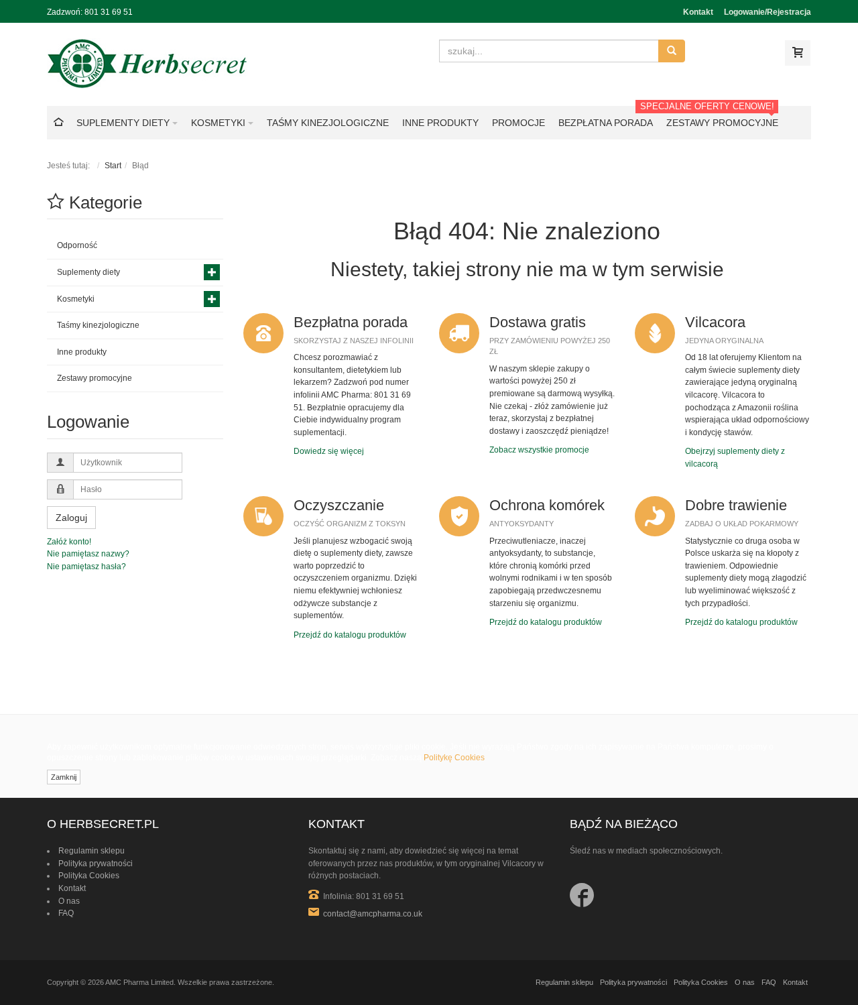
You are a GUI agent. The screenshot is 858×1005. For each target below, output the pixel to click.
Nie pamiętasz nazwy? (88, 553)
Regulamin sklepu (91, 850)
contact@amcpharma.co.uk (372, 914)
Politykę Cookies (454, 757)
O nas (69, 901)
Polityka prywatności (95, 863)
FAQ (66, 913)
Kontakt (698, 12)
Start (113, 165)
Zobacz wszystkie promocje (539, 450)
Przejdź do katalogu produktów (350, 635)
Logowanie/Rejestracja (767, 12)
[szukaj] (671, 51)
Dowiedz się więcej (329, 451)
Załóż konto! (69, 541)
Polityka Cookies (88, 875)
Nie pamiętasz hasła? (86, 566)
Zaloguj (71, 517)
